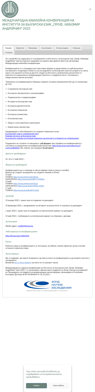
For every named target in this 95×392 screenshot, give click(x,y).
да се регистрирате (23, 263)
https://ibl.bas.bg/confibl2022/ (17, 236)
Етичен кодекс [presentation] (62, 48)
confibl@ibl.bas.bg (25, 226)
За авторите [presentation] (46, 48)
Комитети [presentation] (20, 48)
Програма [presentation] (32, 48)
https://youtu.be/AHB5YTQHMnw (30, 179)
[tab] (8, 48)
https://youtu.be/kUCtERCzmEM (30, 186)
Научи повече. (58, 385)
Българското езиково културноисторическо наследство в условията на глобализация (42, 138)
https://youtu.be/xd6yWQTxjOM (26, 190)
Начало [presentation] (8, 48)
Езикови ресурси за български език (20, 136)
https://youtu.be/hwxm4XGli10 (25, 184)
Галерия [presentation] (8, 52)
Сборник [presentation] (76, 48)
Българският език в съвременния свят (21, 134)
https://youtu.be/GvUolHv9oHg (25, 177)
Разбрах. (36, 385)
